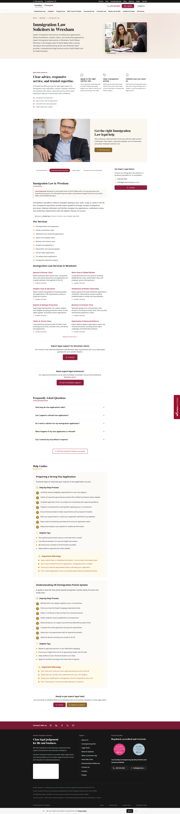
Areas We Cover (87, 759)
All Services (140, 11)
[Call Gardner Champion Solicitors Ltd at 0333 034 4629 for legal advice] (67, 725)
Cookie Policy (127, 805)
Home (35, 18)
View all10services (69, 337)
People (138, 1)
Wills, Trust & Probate (74, 11)
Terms (102, 805)
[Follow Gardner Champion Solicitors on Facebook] (62, 725)
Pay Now (144, 1)
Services (101, 1)
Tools (106, 1)
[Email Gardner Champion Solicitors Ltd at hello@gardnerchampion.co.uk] (73, 725)
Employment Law (39, 11)
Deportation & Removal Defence (85, 321)
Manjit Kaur (46, 216)
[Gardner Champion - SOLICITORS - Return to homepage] (44, 6)
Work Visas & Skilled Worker (83, 272)
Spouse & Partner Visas (42, 272)
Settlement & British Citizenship (85, 289)
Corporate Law (101, 11)
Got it (130, 811)
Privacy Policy (113, 805)
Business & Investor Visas (82, 305)
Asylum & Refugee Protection (45, 305)
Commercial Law (89, 11)
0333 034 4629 (122, 179)
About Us (131, 1)
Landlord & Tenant (129, 11)
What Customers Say (89, 756)
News (124, 1)
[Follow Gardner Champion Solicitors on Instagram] (51, 725)
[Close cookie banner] (136, 811)
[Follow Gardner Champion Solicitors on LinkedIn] (56, 725)
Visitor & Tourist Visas (42, 321)
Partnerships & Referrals (91, 763)
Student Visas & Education (44, 289)
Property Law (60, 11)
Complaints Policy (141, 805)
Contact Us (141, 6)
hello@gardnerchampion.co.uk (128, 182)
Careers (84, 771)
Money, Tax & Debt (114, 11)
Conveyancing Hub (116, 1)
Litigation (51, 11)
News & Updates (88, 752)
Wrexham (43, 18)
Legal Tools (86, 748)
